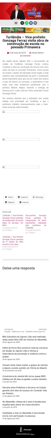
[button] (16, 23)
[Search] (35, 23)
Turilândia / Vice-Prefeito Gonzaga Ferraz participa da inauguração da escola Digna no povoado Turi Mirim (12, 220)
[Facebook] (31, 23)
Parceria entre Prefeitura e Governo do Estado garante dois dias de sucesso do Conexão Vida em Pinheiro (24, 390)
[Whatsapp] (26, 23)
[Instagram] (22, 23)
